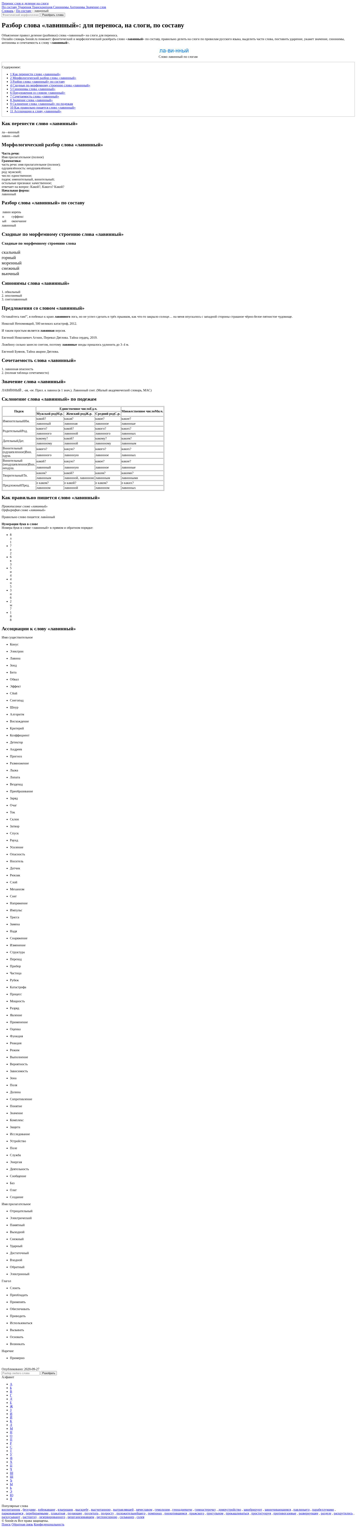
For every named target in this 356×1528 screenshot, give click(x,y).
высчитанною (101, 1509)
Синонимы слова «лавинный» (32, 89)
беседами (29, 1509)
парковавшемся (12, 1513)
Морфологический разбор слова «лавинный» (43, 78)
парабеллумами (323, 1509)
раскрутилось (343, 1513)
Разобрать (48, 1373)
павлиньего (301, 1509)
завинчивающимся (278, 1509)
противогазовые (284, 1513)
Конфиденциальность (49, 1524)
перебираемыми (37, 1513)
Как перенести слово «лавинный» (35, 74)
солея (140, 1517)
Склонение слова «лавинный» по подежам (41, 104)
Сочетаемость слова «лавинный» (34, 96)
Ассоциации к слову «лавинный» (35, 111)
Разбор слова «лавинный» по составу (37, 81)
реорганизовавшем (81, 1517)
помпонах (155, 1513)
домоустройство (229, 1509)
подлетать (91, 1513)
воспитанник (11, 1509)
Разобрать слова (52, 14)
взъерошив (65, 1509)
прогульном (215, 1513)
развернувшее (308, 1513)
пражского (196, 1513)
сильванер (127, 1517)
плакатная (58, 1513)
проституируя (261, 1513)
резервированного (52, 1517)
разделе (326, 1513)
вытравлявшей (123, 1509)
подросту (107, 1513)
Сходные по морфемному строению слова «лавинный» (50, 85)
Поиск (6, 1524)
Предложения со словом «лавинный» (37, 92)
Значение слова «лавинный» (31, 100)
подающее (75, 1513)
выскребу (82, 1509)
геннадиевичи (182, 1509)
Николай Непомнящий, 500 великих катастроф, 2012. (39, 323)
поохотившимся (175, 1513)
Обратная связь (22, 1524)
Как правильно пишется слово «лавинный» (43, 107)
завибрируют (253, 1509)
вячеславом (144, 1509)
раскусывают (11, 1517)
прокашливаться (237, 1513)
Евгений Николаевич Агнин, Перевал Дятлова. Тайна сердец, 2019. (49, 337)
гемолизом (162, 1509)
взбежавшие (46, 1509)
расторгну (30, 1517)
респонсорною (107, 1517)
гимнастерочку (205, 1509)
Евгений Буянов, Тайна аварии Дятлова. (30, 351)
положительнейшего (130, 1513)
